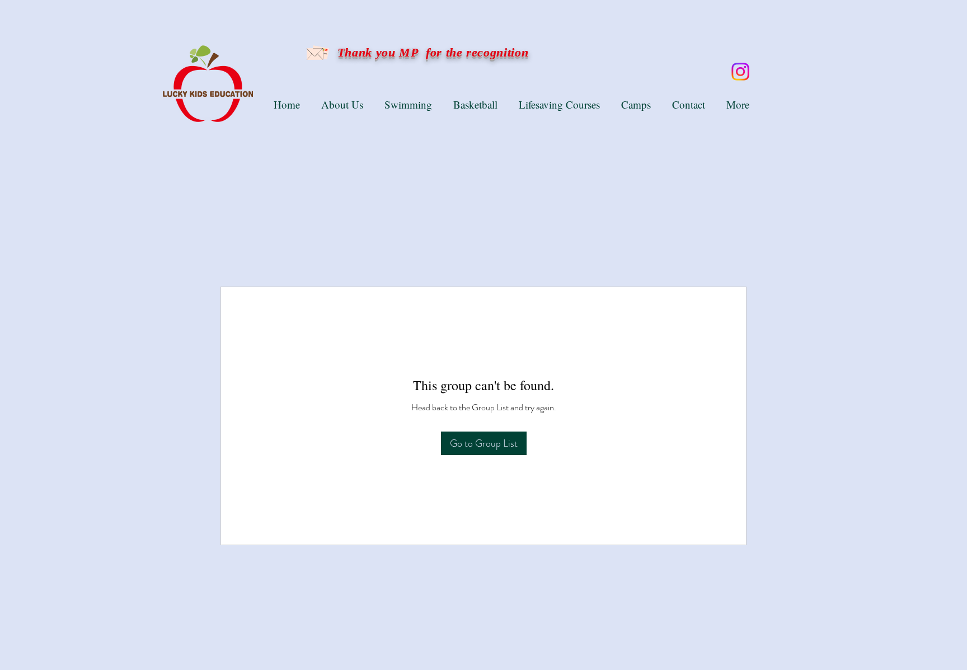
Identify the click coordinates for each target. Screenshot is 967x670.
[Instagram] (740, 71)
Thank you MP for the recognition (431, 52)
